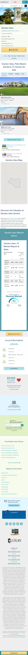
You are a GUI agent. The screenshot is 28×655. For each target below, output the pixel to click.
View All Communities (13, 462)
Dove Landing (4, 491)
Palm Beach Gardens (13, 218)
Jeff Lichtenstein (14, 634)
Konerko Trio (12, 360)
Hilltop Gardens (4, 472)
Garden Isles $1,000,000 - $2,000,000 (9, 455)
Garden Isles (6, 103)
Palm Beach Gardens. (14, 30)
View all (24, 2)
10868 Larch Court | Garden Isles (14, 153)
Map (9, 56)
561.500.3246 (22, 5)
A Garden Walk (4, 489)
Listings (5, 56)
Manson (3, 479)
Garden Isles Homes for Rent (7, 448)
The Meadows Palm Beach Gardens (9, 475)
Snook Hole (4, 477)
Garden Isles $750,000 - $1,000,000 (9, 452)
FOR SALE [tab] (3, 73)
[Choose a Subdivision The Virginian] (14, 34)
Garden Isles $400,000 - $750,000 (9, 450)
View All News (14, 368)
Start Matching (13, 389)
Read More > (12, 351)
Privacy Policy (12, 636)
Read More (3, 228)
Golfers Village (4, 486)
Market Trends (20, 56)
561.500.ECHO (14, 552)
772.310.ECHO (14, 560)
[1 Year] (21, 256)
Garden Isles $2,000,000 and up (8, 457)
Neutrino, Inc (18, 632)
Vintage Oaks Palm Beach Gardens (9, 493)
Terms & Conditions (21, 636)
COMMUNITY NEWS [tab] (14, 343)
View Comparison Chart (14, 409)
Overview (14, 56)
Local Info (14, 58)
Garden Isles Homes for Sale (7, 445)
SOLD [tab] (22, 73)
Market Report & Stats (14, 334)
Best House (11, 348)
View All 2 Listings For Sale (14, 139)
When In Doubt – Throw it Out (16, 354)
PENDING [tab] (17, 73)
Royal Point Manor (5, 482)
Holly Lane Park (4, 484)
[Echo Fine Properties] (14, 8)
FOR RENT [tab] (10, 73)
